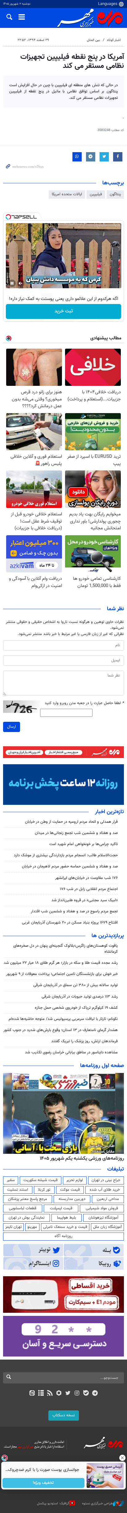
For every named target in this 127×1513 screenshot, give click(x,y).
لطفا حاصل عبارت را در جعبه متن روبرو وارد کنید (84, 703)
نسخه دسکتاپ (63, 1415)
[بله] (86, 1393)
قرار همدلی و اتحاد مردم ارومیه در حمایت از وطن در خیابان (71, 822)
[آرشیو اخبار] (41, 1393)
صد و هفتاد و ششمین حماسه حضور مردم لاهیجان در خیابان (70, 866)
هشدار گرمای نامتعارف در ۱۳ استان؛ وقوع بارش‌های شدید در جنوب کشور (60, 1030)
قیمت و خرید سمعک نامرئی (65, 1227)
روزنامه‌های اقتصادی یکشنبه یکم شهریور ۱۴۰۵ (80, 1158)
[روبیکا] (59, 1393)
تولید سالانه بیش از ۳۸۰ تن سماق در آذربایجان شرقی (75, 985)
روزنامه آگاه (63, 1236)
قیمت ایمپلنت (61, 1208)
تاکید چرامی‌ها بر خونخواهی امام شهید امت (83, 844)
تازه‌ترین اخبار (109, 812)
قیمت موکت (70, 1190)
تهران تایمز (13, 1227)
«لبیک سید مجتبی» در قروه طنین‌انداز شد (84, 900)
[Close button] (122, 1458)
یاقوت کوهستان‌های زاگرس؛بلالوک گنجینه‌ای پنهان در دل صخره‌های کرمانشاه (65, 949)
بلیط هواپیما (66, 1218)
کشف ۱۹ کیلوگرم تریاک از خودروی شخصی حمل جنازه (76, 1008)
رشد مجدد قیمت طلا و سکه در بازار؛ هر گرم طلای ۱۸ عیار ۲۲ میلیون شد (61, 963)
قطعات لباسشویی (22, 1208)
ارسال (11, 727)
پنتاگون (115, 194)
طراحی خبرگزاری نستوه (97, 1503)
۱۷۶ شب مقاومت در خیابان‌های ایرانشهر (86, 878)
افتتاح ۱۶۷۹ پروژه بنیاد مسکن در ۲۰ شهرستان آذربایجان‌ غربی (70, 923)
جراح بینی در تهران (106, 1180)
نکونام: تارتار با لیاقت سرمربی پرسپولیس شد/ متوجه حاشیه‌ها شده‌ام (63, 1019)
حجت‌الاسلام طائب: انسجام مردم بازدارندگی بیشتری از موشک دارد (66, 855)
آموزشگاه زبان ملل (107, 1227)
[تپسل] (8, 217)
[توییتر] (68, 1393)
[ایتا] (32, 1393)
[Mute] (20, 283)
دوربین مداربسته (72, 1199)
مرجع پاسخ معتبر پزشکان (27, 1199)
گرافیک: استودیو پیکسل (53, 1503)
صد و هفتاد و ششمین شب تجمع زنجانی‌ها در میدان (76, 833)
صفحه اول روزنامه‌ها (102, 1066)
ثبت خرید (64, 311)
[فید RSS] (50, 1393)
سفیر (11, 1180)
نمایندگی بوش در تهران (27, 1218)
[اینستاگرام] (77, 1393)
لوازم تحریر (74, 1180)
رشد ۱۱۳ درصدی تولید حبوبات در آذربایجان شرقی (80, 997)
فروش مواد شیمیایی (102, 1208)
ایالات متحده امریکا (67, 194)
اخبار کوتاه (114, 40)
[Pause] (12, 283)
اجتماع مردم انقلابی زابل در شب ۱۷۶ (89, 889)
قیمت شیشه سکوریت (40, 1180)
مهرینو (32, 1227)
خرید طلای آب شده (105, 1190)
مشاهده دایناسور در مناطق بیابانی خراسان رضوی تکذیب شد (71, 1052)
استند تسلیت (17, 1190)
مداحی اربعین (108, 1199)
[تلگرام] (95, 1393)
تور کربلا (44, 1190)
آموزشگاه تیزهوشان (103, 1218)
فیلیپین (96, 194)
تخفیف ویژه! (43, 1483)
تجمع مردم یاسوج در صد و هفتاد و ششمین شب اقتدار (74, 911)
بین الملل (93, 40)
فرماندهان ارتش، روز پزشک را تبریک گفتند (84, 1041)
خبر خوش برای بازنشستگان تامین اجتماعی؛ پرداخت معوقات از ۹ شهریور (62, 974)
